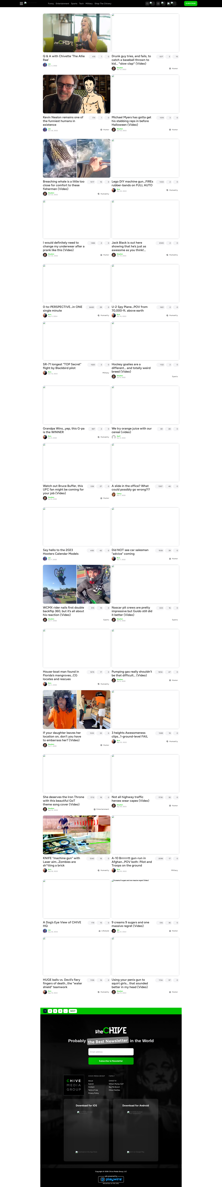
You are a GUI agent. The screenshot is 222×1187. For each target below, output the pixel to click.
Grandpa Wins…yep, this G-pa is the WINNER (64, 430)
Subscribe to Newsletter (111, 1061)
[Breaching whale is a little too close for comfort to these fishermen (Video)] (76, 158)
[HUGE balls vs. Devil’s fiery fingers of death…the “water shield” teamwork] (76, 956)
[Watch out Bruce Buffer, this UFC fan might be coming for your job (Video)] (76, 462)
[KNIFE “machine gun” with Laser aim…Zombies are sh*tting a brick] (76, 834)
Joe (49, 64)
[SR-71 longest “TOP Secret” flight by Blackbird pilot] (76, 341)
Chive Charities (114, 1090)
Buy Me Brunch (114, 1087)
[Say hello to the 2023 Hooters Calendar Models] (76, 526)
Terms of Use (93, 1090)
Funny (51, 3)
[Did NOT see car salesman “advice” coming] (145, 526)
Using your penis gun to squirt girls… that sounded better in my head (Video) (130, 983)
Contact (91, 1087)
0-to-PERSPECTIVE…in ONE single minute (62, 308)
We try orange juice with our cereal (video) (132, 430)
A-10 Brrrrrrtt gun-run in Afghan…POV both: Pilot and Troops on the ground (132, 861)
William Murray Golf (116, 1084)
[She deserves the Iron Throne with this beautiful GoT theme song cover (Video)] (76, 773)
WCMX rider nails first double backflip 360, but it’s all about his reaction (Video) (63, 611)
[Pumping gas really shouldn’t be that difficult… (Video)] (145, 648)
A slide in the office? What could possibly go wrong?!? (131, 487)
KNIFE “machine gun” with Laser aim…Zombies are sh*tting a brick (61, 861)
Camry (119, 493)
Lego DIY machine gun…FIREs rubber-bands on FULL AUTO (132, 183)
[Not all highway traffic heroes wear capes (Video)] (145, 773)
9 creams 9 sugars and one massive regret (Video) (130, 924)
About (90, 1081)
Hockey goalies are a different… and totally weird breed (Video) (131, 367)
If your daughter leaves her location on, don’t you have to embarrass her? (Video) (62, 736)
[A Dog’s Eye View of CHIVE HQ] (76, 899)
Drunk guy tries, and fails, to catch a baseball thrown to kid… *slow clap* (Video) (131, 59)
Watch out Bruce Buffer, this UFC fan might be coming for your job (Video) (63, 489)
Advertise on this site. (111, 1183)
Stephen (120, 68)
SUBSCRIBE (191, 3)
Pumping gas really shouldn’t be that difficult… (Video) (132, 673)
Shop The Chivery (103, 3)
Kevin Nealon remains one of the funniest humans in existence (63, 121)
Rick (118, 189)
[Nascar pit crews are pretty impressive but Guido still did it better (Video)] (145, 584)
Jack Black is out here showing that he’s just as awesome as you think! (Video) (129, 248)
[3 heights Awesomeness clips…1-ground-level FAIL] (145, 709)
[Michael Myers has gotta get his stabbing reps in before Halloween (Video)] (145, 94)
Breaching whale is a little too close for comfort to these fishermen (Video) (63, 185)
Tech (81, 3)
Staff (119, 436)
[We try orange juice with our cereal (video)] (145, 405)
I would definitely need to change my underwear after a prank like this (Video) (64, 246)
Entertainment (62, 3)
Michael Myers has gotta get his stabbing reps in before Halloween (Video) (131, 121)
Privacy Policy (93, 1093)
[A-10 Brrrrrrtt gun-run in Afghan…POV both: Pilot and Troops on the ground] (145, 834)
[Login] (202, 3)
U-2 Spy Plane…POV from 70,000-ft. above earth (130, 308)
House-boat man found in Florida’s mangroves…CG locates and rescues (61, 675)
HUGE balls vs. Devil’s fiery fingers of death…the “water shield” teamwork (62, 983)
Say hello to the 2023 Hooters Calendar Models (60, 551)
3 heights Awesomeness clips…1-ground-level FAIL (130, 734)
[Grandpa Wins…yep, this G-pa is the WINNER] (76, 405)
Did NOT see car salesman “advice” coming (130, 551)
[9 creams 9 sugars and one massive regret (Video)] (145, 899)
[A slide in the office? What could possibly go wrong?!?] (145, 462)
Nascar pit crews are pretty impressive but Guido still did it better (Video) (132, 611)
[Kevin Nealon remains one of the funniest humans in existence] (76, 94)
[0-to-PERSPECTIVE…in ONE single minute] (76, 283)
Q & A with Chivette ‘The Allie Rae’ (64, 58)
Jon (118, 930)
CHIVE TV (112, 1081)
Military (89, 3)
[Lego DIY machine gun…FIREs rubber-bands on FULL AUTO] (145, 158)
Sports (74, 3)
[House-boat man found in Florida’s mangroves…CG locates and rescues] (76, 648)
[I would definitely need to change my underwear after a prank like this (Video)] (76, 219)
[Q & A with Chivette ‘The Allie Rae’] (76, 33)
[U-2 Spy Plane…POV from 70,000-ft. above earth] (145, 283)
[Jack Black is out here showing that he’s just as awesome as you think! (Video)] (145, 219)
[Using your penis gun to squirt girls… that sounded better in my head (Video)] (145, 956)
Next (72, 1011)
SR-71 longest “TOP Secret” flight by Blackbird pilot (62, 366)
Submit (91, 1084)
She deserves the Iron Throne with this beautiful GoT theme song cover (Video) (63, 800)
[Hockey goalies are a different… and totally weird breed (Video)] (145, 341)
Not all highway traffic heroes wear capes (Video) (130, 798)
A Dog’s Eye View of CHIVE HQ (62, 924)
